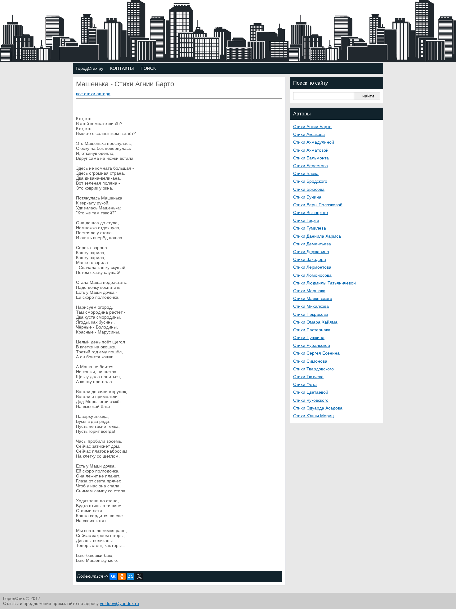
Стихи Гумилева (309, 228)
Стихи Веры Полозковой (317, 204)
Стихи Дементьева (312, 243)
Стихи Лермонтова (312, 267)
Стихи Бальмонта (311, 157)
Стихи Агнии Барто (312, 126)
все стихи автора (93, 93)
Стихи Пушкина (308, 337)
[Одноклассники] (122, 576)
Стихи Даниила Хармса (317, 236)
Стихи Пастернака (311, 329)
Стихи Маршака (309, 290)
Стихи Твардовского (313, 368)
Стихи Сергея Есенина (316, 353)
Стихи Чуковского (311, 400)
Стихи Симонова (310, 361)
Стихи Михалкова (311, 306)
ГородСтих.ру (89, 68)
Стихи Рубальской (311, 345)
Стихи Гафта (306, 220)
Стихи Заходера (309, 259)
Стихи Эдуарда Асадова (317, 407)
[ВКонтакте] (113, 576)
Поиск (148, 68)
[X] (139, 576)
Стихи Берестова (310, 165)
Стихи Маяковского (312, 298)
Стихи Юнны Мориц (313, 415)
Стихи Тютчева (308, 376)
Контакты (122, 68)
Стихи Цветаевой (310, 392)
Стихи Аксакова (309, 134)
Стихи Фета (305, 384)
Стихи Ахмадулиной (313, 142)
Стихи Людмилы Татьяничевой (324, 282)
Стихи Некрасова (310, 314)
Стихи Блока (306, 173)
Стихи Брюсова (308, 189)
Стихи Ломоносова (312, 275)
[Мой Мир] (130, 576)
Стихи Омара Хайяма (315, 322)
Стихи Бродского (310, 181)
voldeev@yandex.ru (119, 603)
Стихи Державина (311, 251)
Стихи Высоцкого (310, 212)
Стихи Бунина (307, 197)
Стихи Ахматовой (311, 150)
